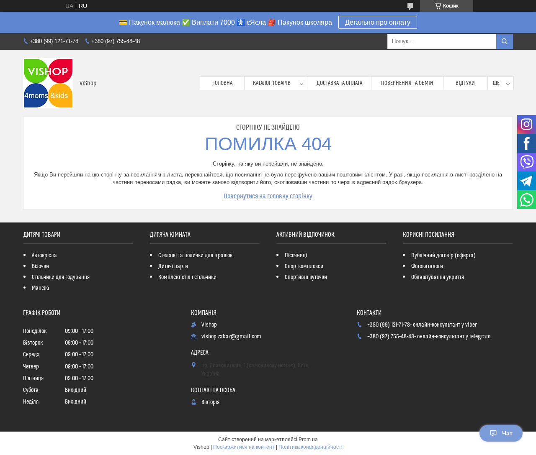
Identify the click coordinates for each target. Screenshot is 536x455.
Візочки (40, 266)
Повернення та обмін (407, 83)
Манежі (40, 288)
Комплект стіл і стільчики (187, 277)
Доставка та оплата (339, 83)
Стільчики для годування (61, 277)
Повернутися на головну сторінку (268, 196)
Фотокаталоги (427, 266)
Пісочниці (296, 255)
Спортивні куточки (306, 277)
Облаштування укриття (437, 277)
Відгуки (465, 83)
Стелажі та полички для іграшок (195, 255)
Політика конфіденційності (310, 447)
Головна (222, 83)
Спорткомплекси (304, 266)
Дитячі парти (173, 266)
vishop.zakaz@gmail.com (231, 336)
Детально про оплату (377, 22)
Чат (507, 433)
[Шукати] (504, 41)
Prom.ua (308, 439)
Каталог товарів (272, 83)
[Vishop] (48, 83)
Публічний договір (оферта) (443, 255)
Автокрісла (44, 255)
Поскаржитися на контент (244, 447)
